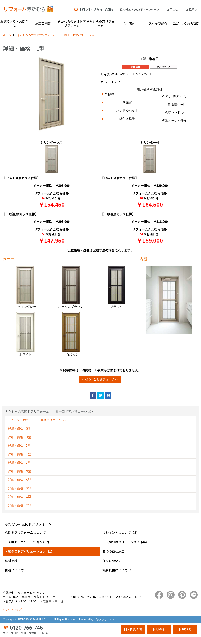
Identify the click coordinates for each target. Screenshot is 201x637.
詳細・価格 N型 (19, 471)
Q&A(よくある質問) (187, 23)
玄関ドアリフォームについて (25, 532)
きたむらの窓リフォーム (100, 23)
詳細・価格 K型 (19, 454)
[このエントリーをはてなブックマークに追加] (108, 395)
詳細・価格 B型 (19, 488)
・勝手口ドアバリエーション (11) (28, 551)
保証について (111, 560)
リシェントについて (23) (119, 532)
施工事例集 (43, 23)
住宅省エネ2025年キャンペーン (139, 9)
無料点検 (11, 560)
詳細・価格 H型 (19, 437)
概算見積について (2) (117, 570)
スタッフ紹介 (158, 23)
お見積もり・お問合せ (14, 23)
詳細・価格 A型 (19, 479)
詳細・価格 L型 (19, 462)
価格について (14, 570)
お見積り (191, 9)
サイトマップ (13, 609)
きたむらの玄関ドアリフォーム (72, 23)
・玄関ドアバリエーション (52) (27, 542)
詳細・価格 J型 (19, 445)
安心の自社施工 (113, 551)
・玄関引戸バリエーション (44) (124, 542)
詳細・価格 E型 (19, 505)
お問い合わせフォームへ (101, 379)
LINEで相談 (133, 629)
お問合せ (172, 9)
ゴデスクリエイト (104, 619)
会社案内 (129, 23)
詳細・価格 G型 (21, 428)
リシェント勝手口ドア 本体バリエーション (37, 420)
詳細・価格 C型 (19, 496)
